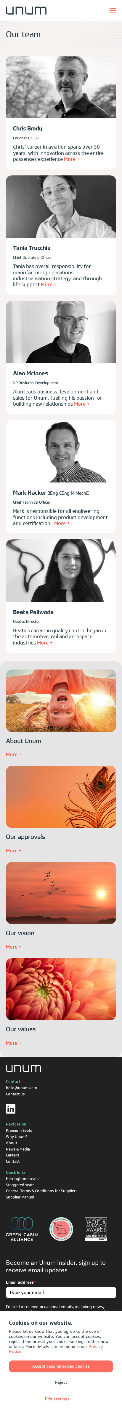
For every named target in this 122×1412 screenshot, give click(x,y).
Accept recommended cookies (61, 1366)
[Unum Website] (26, 10)
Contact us (15, 1094)
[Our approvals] (61, 796)
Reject (61, 1382)
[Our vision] (61, 892)
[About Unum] (61, 700)
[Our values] (61, 988)
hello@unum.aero (21, 1088)
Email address (21, 1282)
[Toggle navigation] (113, 10)
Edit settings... (59, 1399)
